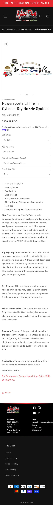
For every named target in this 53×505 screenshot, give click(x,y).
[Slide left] (20, 95)
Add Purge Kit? (8, 147)
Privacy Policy (11, 458)
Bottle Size (6, 135)
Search (8, 453)
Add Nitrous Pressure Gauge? (14, 158)
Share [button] (7, 392)
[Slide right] (33, 95)
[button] (5, 16)
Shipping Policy (11, 464)
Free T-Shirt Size (8, 169)
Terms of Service (12, 475)
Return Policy (10, 470)
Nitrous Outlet (29, 502)
